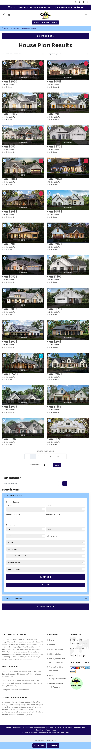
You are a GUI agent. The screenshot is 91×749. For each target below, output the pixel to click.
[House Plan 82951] (68, 103)
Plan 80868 (54, 211)
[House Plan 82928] (68, 168)
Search (46, 577)
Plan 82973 (9, 406)
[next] (64, 456)
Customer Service (56, 649)
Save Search (46, 606)
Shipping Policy (55, 654)
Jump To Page (35, 465)
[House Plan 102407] (23, 363)
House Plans (15, 28)
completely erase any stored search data (54, 732)
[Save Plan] (4, 63)
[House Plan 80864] (23, 168)
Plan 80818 (54, 81)
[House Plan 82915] (23, 233)
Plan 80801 (9, 146)
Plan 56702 (54, 309)
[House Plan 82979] (68, 363)
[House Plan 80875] (23, 265)
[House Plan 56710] (68, 428)
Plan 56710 (54, 439)
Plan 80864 (10, 179)
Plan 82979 (54, 374)
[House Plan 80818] (68, 70)
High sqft (50, 505)
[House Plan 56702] (68, 298)
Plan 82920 (9, 81)
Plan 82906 (9, 341)
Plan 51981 (54, 406)
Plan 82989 (9, 211)
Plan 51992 (9, 439)
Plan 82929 (54, 244)
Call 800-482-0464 (45, 22)
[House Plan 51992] (23, 428)
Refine (53, 745)
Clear (46, 585)
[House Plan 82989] (23, 200)
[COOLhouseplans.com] (45, 14)
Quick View (23, 78)
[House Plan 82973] (23, 395)
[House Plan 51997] (68, 265)
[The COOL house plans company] (76, 683)
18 (57, 456)
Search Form (46, 36)
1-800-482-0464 (80, 648)
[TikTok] (87, 2)
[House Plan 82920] (23, 70)
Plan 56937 (9, 114)
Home (6, 28)
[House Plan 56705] (68, 135)
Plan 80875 (9, 276)
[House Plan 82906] (23, 330)
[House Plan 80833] (23, 298)
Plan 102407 (10, 374)
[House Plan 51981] (68, 395)
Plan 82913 (54, 341)
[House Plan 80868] (68, 200)
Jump (57, 465)
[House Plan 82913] (68, 330)
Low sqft (10, 505)
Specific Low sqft (13, 515)
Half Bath (53, 536)
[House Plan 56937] (23, 103)
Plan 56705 (54, 146)
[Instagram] (83, 2)
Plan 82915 (9, 244)
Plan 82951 (54, 114)
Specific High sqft (53, 515)
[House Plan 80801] (23, 135)
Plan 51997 (54, 276)
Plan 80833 (9, 309)
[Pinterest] (76, 2)
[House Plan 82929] (68, 233)
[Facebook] (80, 2)
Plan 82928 (54, 179)
